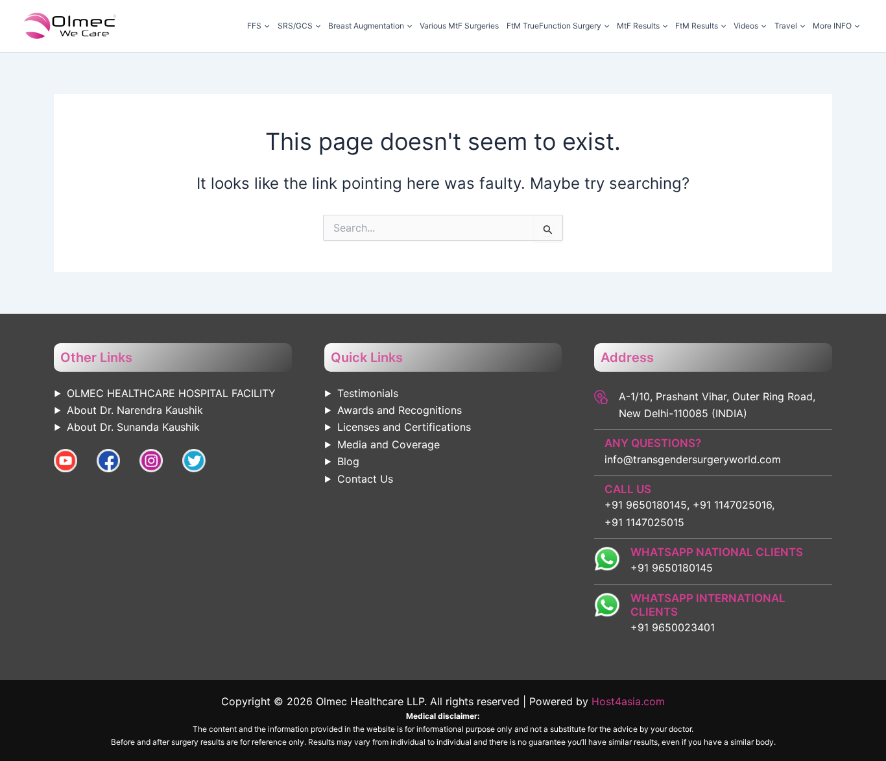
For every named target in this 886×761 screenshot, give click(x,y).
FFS (254, 25)
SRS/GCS (295, 25)
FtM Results (696, 25)
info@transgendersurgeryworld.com (693, 459)
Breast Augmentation (366, 25)
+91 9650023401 (672, 627)
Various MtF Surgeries (459, 25)
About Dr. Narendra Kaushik (135, 410)
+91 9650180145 (671, 567)
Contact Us (365, 478)
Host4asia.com (628, 701)
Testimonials (367, 393)
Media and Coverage (388, 444)
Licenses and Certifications (404, 426)
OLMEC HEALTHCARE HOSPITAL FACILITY (171, 393)
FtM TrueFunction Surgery (554, 25)
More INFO (832, 25)
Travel (785, 25)
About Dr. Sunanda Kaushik (133, 426)
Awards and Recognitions (399, 410)
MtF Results (638, 25)
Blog (348, 461)
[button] (265, 26)
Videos (746, 25)
